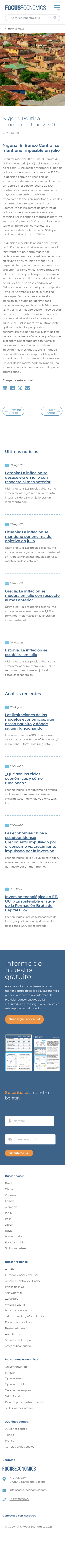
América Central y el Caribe (23, 1281)
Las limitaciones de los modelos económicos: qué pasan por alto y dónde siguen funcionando (29, 721)
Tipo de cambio (15, 1384)
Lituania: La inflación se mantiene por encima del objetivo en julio (28, 536)
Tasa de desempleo (18, 1390)
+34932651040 (19, 1499)
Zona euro (11, 1195)
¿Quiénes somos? (16, 1428)
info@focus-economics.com (28, 1490)
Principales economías (20, 1310)
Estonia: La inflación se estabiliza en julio (26, 652)
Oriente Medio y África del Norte (26, 1316)
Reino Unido (13, 1236)
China (9, 1189)
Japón (9, 1224)
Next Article (51, 411)
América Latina (15, 1304)
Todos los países (15, 1248)
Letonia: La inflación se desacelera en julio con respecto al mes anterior (27, 477)
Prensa (9, 1440)
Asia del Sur (12, 1334)
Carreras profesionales (19, 1446)
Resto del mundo (16, 1328)
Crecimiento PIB (16, 1366)
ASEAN (9, 1269)
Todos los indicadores (19, 1408)
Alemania (11, 1207)
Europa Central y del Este (22, 1275)
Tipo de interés (15, 1378)
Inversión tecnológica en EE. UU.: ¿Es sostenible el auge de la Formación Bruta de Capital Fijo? (31, 903)
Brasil (8, 1183)
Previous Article (15, 411)
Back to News (16, 28)
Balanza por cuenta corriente (24, 1402)
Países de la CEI (15, 1286)
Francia (9, 1201)
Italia (8, 1218)
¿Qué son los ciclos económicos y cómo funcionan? (24, 778)
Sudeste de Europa (18, 1340)
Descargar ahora (22, 1019)
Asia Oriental (13, 1292)
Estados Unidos (15, 1242)
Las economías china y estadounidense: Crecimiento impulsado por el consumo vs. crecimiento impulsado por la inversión (30, 842)
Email (9, 1131)
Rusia (8, 1230)
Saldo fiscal (12, 1396)
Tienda (9, 1434)
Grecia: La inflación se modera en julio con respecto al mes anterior (32, 595)
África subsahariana (18, 1346)
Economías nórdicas (18, 1322)
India (8, 1212)
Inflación (10, 1372)
